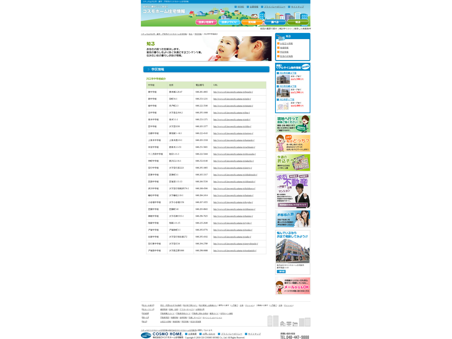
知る (298, 22)
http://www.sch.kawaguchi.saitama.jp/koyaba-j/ (233, 202)
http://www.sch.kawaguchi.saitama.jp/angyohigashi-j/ (235, 243)
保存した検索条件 (302, 28)
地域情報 (284, 48)
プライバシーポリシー (274, 6)
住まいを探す (206, 22)
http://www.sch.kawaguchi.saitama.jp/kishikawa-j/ (234, 188)
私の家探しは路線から (208, 305)
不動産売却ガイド (183, 313)
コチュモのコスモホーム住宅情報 (154, 330)
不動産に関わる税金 (200, 313)
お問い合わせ (209, 334)
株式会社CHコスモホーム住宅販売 (182, 330)
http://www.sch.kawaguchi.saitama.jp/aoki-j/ (231, 119)
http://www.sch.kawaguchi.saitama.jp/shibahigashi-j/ (235, 174)
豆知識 (252, 22)
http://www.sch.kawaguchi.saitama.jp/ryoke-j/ (232, 223)
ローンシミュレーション (212, 317)
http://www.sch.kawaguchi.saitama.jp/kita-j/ (231, 112)
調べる (275, 22)
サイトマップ (297, 6)
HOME (241, 6)
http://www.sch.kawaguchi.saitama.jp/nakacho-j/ (233, 161)
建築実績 (163, 309)
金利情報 (183, 317)
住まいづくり (229, 22)
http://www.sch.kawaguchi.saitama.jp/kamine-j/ (233, 216)
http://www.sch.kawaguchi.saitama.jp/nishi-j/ (232, 99)
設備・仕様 (173, 309)
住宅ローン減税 (226, 313)
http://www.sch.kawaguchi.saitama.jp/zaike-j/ (232, 237)
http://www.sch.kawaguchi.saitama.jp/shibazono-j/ (234, 209)
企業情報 (254, 6)
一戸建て (234, 305)
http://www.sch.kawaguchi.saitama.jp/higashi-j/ (233, 92)
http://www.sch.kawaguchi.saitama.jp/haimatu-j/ (233, 195)
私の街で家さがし (190, 305)
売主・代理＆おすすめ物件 (171, 305)
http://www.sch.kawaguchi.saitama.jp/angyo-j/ (232, 168)
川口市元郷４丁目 (287, 73)
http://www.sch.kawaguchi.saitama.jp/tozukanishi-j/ (234, 250)
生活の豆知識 (286, 56)
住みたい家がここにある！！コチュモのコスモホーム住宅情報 (162, 9)
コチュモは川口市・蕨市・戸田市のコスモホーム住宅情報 (164, 34)
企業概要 (192, 334)
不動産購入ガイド (167, 313)
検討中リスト (285, 28)
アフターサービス (187, 309)
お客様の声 (200, 309)
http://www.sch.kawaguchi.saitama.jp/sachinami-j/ (234, 147)
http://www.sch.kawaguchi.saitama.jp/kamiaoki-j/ (233, 140)
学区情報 (198, 34)
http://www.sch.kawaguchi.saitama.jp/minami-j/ (233, 106)
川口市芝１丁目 (286, 99)
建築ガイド (214, 313)
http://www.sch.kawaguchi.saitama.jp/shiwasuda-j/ (234, 154)
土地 (241, 305)
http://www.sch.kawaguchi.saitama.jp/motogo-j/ (233, 133)
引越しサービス (195, 317)
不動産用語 (164, 317)
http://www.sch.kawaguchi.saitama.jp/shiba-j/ (232, 126)
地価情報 (174, 317)
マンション (249, 305)
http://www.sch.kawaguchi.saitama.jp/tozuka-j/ (232, 230)
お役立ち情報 (286, 43)
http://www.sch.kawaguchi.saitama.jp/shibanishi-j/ (234, 181)
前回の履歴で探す (268, 28)
